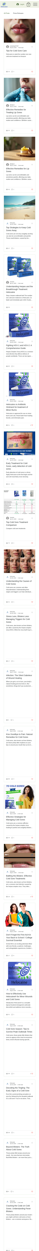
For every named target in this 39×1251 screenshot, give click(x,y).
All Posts (7, 13)
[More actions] (33, 47)
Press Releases (18, 13)
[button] (28, 4)
